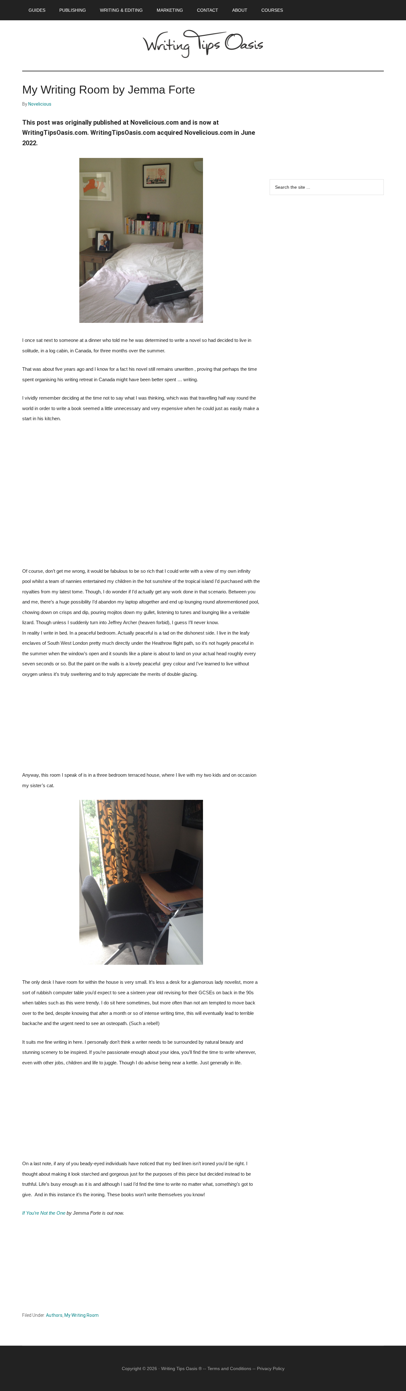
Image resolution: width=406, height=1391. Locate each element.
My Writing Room (81, 1315)
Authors (54, 1315)
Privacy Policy (271, 1368)
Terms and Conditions (229, 1368)
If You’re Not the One (43, 1213)
